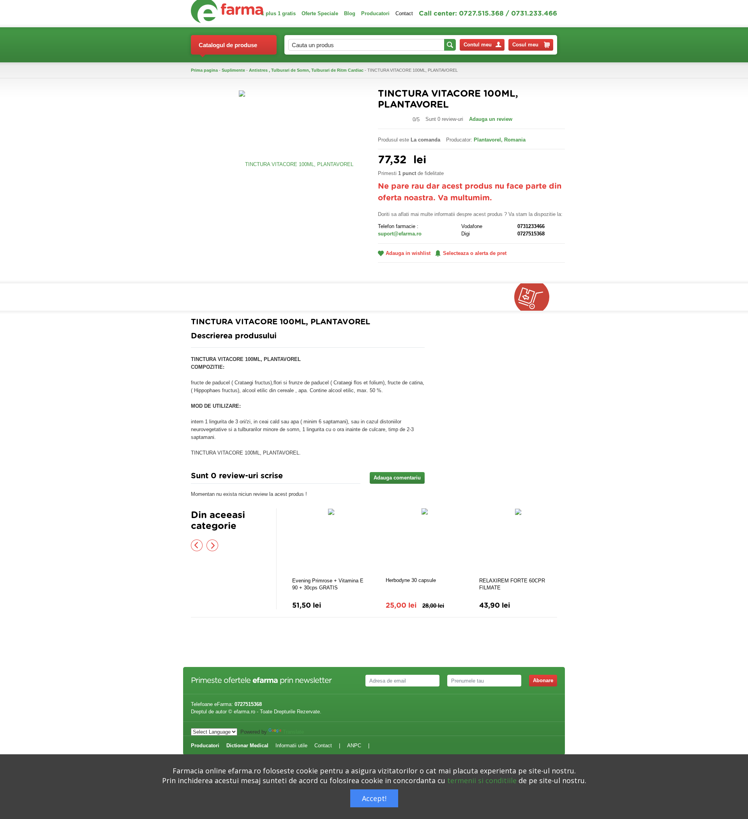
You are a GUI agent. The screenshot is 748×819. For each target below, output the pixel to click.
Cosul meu (525, 45)
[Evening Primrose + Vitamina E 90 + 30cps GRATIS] (331, 542)
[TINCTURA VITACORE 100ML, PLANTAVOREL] (296, 164)
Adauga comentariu (397, 478)
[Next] (212, 545)
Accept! (374, 798)
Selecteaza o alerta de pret (474, 253)
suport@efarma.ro (400, 234)
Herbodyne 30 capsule (411, 580)
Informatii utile (291, 745)
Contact (404, 13)
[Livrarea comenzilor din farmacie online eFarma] (535, 297)
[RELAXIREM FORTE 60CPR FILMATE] (518, 542)
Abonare (543, 680)
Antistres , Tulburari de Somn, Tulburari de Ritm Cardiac (306, 70)
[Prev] (197, 545)
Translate (293, 732)
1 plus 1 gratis (278, 13)
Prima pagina (204, 70)
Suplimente (233, 70)
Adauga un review (490, 119)
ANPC (354, 745)
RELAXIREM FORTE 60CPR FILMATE (512, 584)
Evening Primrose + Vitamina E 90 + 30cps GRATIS (327, 584)
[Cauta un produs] (450, 45)
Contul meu (478, 45)
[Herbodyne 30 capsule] (425, 541)
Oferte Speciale (320, 13)
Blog (349, 13)
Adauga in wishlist (408, 253)
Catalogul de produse (228, 45)
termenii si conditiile (482, 780)
